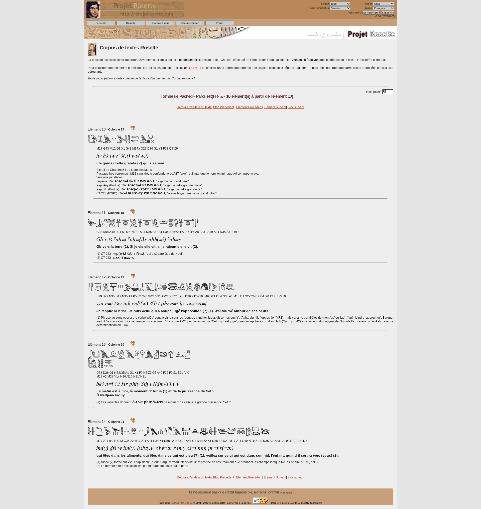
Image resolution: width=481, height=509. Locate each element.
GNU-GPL (186, 503)
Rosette (131, 23)
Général (101, 23)
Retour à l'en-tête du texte (194, 107)
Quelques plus (160, 23)
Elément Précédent (249, 107)
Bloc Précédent (223, 107)
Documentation (190, 23)
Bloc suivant (296, 107)
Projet (219, 23)
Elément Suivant (275, 107)
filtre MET (194, 67)
